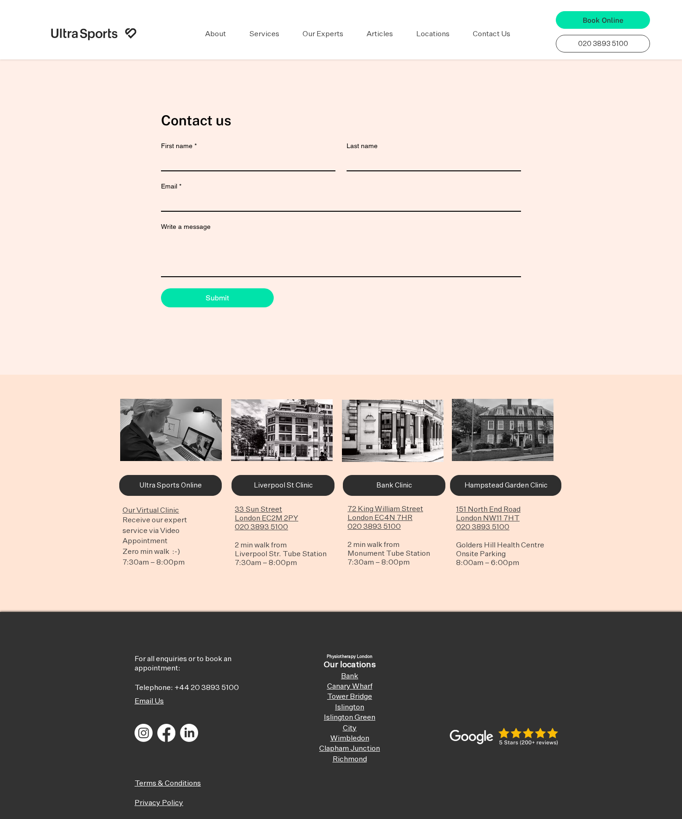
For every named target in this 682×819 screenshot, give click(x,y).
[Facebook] (166, 733)
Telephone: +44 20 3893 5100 (187, 688)
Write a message (186, 226)
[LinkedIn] (189, 733)
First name (179, 146)
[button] (215, 34)
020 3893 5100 (261, 527)
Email (171, 186)
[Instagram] (144, 733)
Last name (362, 146)
